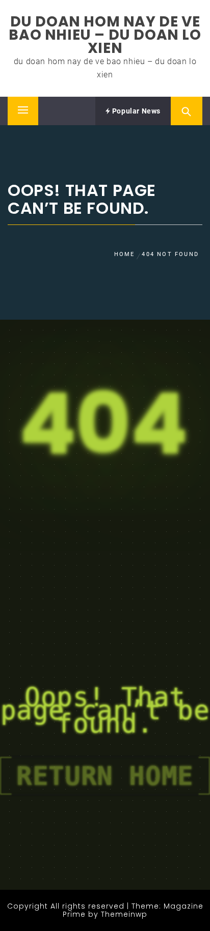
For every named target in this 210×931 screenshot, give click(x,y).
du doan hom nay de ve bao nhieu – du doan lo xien (105, 35)
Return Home (105, 775)
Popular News (135, 111)
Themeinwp (124, 914)
